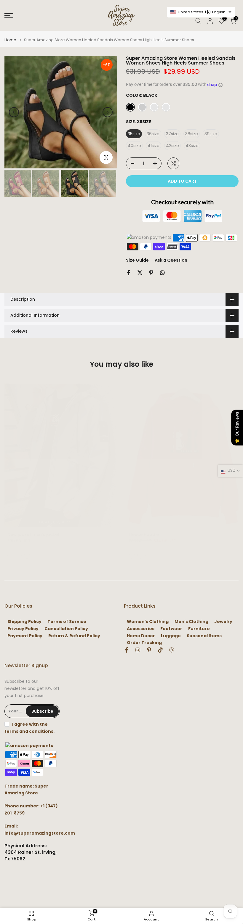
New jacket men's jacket (33, 534)
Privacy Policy (23, 629)
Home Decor (141, 636)
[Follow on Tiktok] (160, 649)
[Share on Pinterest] (151, 272)
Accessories (140, 629)
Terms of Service (66, 621)
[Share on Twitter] (140, 272)
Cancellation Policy (66, 629)
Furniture (199, 629)
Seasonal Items (204, 636)
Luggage (171, 636)
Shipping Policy (24, 621)
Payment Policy (24, 636)
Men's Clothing (191, 621)
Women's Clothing (148, 621)
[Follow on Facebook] (126, 649)
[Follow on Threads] (171, 649)
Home (10, 40)
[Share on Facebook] (128, 272)
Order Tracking (144, 642)
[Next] (108, 112)
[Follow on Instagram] (137, 649)
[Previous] (14, 112)
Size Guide (137, 260)
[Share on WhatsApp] (162, 272)
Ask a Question (171, 260)
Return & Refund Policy (74, 636)
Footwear (171, 629)
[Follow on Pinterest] (149, 649)
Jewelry (223, 621)
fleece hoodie (144, 534)
